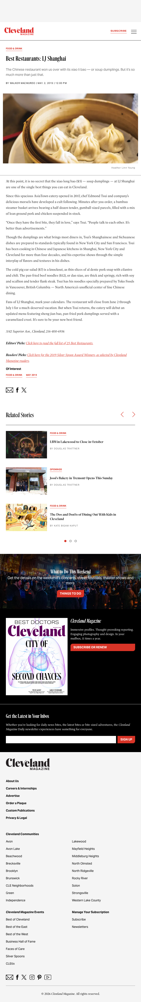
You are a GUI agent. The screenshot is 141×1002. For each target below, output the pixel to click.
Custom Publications (20, 810)
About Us (12, 781)
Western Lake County (86, 900)
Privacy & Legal (16, 818)
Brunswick (13, 878)
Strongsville (80, 893)
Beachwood (14, 856)
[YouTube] (47, 977)
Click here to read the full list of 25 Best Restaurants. (59, 343)
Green (10, 893)
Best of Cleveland (18, 919)
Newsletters (80, 927)
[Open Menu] (134, 32)
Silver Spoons (15, 956)
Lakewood (79, 841)
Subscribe (119, 30)
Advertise (13, 796)
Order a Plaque (16, 803)
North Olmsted (82, 863)
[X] (23, 977)
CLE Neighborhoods (19, 886)
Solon (76, 886)
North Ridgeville (83, 871)
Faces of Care (15, 949)
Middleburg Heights (85, 856)
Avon (9, 841)
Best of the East (16, 927)
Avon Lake (13, 849)
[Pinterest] (39, 977)
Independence (15, 900)
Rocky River (80, 878)
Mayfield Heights (83, 849)
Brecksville (13, 863)
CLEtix (10, 964)
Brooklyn (12, 871)
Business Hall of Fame (20, 941)
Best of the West (17, 934)
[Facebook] (17, 977)
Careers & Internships (21, 788)
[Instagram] (32, 977)
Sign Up (126, 739)
